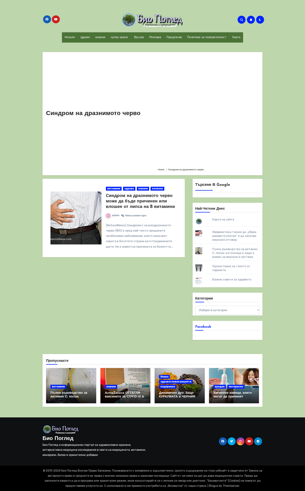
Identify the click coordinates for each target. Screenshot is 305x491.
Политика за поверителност (206, 37)
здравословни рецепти (175, 381)
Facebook (203, 327)
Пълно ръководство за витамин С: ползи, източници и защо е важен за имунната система (235, 253)
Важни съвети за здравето (231, 279)
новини (100, 37)
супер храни (119, 37)
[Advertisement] (207, 110)
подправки (167, 386)
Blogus (213, 485)
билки (164, 376)
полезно (157, 188)
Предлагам (174, 37)
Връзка (138, 37)
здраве (85, 37)
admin (115, 215)
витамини (113, 188)
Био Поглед (58, 438)
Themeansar (231, 485)
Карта (235, 37)
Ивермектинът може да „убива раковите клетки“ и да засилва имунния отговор (234, 235)
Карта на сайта (223, 219)
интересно (236, 386)
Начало (70, 37)
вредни (220, 386)
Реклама (155, 37)
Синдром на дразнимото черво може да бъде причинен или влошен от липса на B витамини (140, 201)
